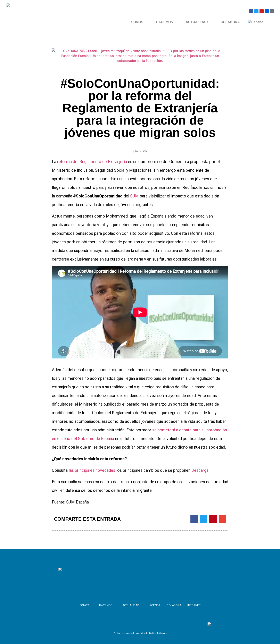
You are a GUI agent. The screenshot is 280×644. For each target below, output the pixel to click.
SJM (134, 196)
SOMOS (137, 22)
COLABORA (230, 22)
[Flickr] (267, 11)
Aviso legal (141, 633)
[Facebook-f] (129, 625)
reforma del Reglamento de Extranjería (92, 161)
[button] (194, 519)
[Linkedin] (149, 625)
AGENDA (154, 605)
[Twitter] (256, 11)
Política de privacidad (124, 633)
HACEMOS (164, 22)
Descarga (199, 470)
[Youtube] (262, 11)
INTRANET (193, 605)
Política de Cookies (158, 633)
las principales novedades (92, 470)
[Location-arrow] (272, 11)
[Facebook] (251, 11)
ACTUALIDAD (197, 22)
